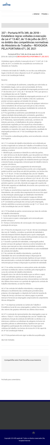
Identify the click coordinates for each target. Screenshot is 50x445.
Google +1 (18, 365)
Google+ (28, 433)
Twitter (9, 365)
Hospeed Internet (24, 440)
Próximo (44, 14)
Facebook (4, 365)
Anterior (37, 14)
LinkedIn (13, 365)
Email (23, 365)
